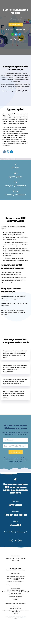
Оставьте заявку (15, 24)
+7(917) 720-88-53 (15, 514)
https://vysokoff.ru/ (21, 616)
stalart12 (15, 525)
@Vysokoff (15, 504)
